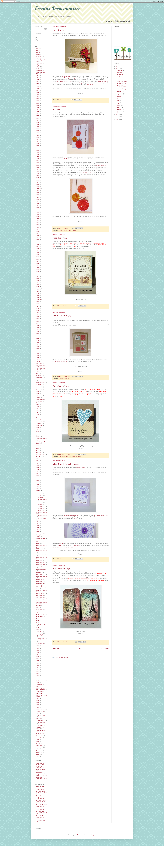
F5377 (37, 408)
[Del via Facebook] (80, 100)
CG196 (37, 107)
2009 (117, 119)
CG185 (37, 105)
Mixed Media (39, 609)
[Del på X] (78, 100)
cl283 (37, 205)
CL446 (37, 256)
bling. (38, 66)
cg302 (37, 139)
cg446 (37, 184)
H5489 (37, 448)
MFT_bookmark (39, 549)
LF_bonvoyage (39, 497)
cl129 (37, 190)
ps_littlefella (40, 638)
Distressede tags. (62, 569)
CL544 (37, 323)
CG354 (37, 158)
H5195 (37, 445)
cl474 (37, 261)
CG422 (37, 175)
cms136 (38, 361)
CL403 (37, 243)
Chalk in (38, 188)
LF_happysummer (40, 506)
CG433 (37, 181)
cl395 (37, 239)
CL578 (37, 340)
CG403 (37, 165)
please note (39, 633)
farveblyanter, (81, 467)
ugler (37, 741)
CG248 (60, 561)
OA (36, 618)
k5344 (37, 460)
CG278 (37, 130)
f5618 (37, 418)
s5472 (37, 665)
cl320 (37, 218)
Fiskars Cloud (40, 421)
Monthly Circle (40, 614)
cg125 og (38, 88)
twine (75, 307)
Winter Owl (39, 752)
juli (118, 98)
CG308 (37, 143)
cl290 (37, 209)
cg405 (37, 167)
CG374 (37, 164)
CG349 (37, 156)
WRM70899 (38, 754)
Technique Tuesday (41, 715)
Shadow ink (74, 456)
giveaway (38, 435)
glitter (75, 230)
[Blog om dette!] (76, 100)
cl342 (37, 226)
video (37, 749)
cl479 (37, 269)
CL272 (37, 201)
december (120, 70)
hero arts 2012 (40, 454)
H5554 (70, 456)
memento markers (40, 538)
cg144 (37, 102)
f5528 (37, 416)
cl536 (37, 316)
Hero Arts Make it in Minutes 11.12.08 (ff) (41, 813)
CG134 (37, 90)
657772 (38, 48)
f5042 (37, 403)
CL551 (37, 329)
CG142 (37, 100)
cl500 (37, 291)
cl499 (37, 290)
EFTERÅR (38, 397)
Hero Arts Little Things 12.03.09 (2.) (41, 802)
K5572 (37, 480)
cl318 (37, 216)
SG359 (37, 682)
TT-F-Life (38, 737)
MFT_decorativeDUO (41, 569)
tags (37, 713)
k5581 (37, 486)
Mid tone (38, 605)
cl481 (37, 271)
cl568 (37, 331)
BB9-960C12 (39, 63)
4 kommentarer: (67, 558)
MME (37, 611)
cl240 (37, 197)
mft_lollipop (39, 585)
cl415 (37, 244)
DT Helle (38, 386)
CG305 (37, 141)
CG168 (37, 103)
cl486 (37, 278)
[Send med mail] (75, 100)
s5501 (37, 671)
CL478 (37, 267)
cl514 (37, 306)
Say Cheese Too (40, 680)
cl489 (37, 280)
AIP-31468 (38, 56)
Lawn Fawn (79, 102)
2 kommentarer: (67, 228)
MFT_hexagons (39, 581)
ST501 (37, 698)
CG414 (37, 171)
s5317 (37, 658)
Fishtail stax (40, 420)
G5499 (37, 431)
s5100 (37, 648)
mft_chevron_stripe (41, 554)
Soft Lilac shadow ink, (101, 515)
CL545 (37, 325)
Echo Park (38, 395)
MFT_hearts (39, 579)
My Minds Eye (39, 616)
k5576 (37, 484)
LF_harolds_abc (40, 508)
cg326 (37, 152)
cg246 (37, 124)
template (90, 644)
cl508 (37, 293)
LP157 (37, 523)
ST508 (37, 702)
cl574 (37, 337)
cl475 (37, 263)
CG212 (37, 115)
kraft (37, 492)
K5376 (37, 465)
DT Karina (73, 644)
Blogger (93, 835)
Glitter (56, 109)
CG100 (37, 79)
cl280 (37, 203)
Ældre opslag (104, 648)
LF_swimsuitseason (41, 518)
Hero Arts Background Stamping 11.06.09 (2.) (41, 797)
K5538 (37, 475)
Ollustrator (80, 835)
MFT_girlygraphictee (41, 576)
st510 (37, 706)
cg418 (37, 173)
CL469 (37, 260)
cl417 (37, 246)
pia (37, 629)
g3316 (37, 427)
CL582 (37, 344)
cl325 (60, 644)
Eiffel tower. (80, 644)
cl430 (37, 254)
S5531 (37, 677)
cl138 (37, 192)
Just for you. (60, 238)
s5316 (37, 656)
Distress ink (39, 377)
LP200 (37, 527)
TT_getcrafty (39, 735)
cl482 (37, 273)
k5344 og (38, 462)
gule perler (90, 84)
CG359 (37, 160)
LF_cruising (39, 502)
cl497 (60, 456)
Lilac (61, 543)
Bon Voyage (39, 70)
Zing (37, 756)
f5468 (37, 414)
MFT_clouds (39, 560)
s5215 (37, 654)
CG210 (37, 111)
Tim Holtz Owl (40, 733)
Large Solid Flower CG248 (72, 515)
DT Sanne (38, 389)
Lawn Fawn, (76, 545)
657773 (38, 50)
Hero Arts (38, 452)
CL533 (37, 312)
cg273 (37, 128)
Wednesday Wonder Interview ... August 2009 (41, 771)
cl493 (37, 282)
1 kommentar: (66, 99)
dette (75, 518)
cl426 (37, 248)
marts (119, 107)
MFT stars (38, 542)
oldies (38, 620)
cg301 (37, 137)
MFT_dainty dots (40, 564)
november (120, 72)
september (120, 94)
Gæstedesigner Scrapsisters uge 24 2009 (41, 779)
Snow (93, 543)
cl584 (37, 346)
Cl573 (37, 335)
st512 (37, 708)
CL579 (37, 342)
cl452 (37, 258)
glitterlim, (67, 159)
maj (118, 103)
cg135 (37, 92)
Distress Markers (41, 379)
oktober (119, 91)
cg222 (37, 117)
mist (85, 644)
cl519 (37, 310)
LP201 (37, 529)
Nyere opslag (56, 648)
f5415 (37, 412)
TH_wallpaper (39, 725)
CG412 (37, 169)
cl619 (37, 355)
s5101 (37, 650)
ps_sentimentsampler (41, 640)
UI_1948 (38, 743)
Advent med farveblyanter (66, 464)
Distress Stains (63, 230)
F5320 (37, 406)
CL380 (37, 231)
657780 (38, 54)
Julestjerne (59, 30)
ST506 (37, 700)
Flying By (38, 423)
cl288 (37, 207)
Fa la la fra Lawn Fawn (83, 324)
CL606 (37, 352)
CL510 (37, 297)
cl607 (37, 354)
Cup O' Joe (56, 547)
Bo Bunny (38, 68)
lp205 (37, 531)
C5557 (37, 77)
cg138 (37, 94)
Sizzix (38, 686)
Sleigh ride (39, 691)
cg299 (37, 135)
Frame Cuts (65, 456)
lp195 (37, 525)
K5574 (37, 482)
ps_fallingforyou (41, 635)
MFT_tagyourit (40, 595)
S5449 (37, 664)
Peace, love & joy (62, 316)
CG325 (37, 151)
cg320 (37, 149)
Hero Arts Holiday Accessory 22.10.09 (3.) (41, 793)
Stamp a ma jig (40, 709)
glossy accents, (101, 165)
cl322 (37, 220)
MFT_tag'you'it (40, 593)
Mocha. (60, 545)
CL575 (37, 338)
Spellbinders (39, 693)
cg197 (37, 109)
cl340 (37, 224)
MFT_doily (38, 572)
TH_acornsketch (40, 720)
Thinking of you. (61, 386)
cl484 (37, 276)
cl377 (37, 229)
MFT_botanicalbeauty (41, 550)
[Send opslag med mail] (72, 99)
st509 (37, 704)
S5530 (37, 675)
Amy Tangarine (40, 58)
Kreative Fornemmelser (58, 8)
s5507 (37, 673)
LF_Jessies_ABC (40, 510)
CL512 (37, 303)
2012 (117, 68)
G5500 (37, 433)
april (119, 105)
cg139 (37, 96)
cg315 (37, 145)
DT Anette (73, 102)
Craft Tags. (39, 363)
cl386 (37, 235)
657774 (38, 52)
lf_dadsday (39, 504)
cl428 (37, 252)
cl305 (37, 213)
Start (80, 648)
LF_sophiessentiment (41, 515)
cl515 (37, 308)
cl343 (37, 228)
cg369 (37, 162)
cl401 (37, 241)
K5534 (37, 473)
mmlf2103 (38, 613)
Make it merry (40, 533)
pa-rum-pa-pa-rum (41, 624)
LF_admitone (39, 495)
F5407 (37, 410)
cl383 (37, 233)
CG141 (37, 98)
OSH (37, 622)
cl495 (37, 286)
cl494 (37, 284)
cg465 (37, 186)
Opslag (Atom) (63, 650)
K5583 (37, 488)
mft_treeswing (40, 597)
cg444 (37, 182)
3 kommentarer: (69, 305)
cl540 (37, 318)
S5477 (37, 667)
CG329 (37, 154)
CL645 (37, 357)
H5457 (37, 447)
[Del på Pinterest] (81, 100)
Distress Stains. (86, 172)
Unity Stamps (39, 745)
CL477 (37, 265)
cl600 (37, 350)
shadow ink (69, 547)
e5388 (37, 391)
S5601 (37, 679)
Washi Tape (39, 750)
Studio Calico (40, 711)
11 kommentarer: (70, 454)
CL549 (37, 327)
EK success (39, 401)
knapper (38, 490)
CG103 (37, 81)
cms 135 (38, 359)
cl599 (37, 348)
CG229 (37, 119)
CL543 (37, 322)
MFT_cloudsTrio (40, 562)
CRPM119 (38, 371)
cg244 (37, 120)
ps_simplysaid (40, 643)
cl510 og (38, 299)
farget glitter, (58, 159)
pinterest (38, 631)
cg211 (37, 113)
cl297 (37, 211)
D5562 (37, 373)
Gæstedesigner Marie (41, 438)
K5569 (37, 479)
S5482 (37, 669)
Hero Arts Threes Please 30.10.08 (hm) (41, 820)
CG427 (37, 179)
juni (118, 100)
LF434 (37, 521)
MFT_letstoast (40, 583)
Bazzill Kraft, (67, 76)
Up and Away (39, 747)
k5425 (37, 467)
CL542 (37, 320)
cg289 (37, 132)
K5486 (37, 469)
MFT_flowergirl (40, 574)
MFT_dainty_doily (41, 566)
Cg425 (37, 177)
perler (38, 627)
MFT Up (38, 543)
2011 (117, 114)
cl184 (37, 196)
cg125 (37, 87)
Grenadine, (78, 83)
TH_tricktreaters (41, 722)
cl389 (37, 237)
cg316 (37, 147)
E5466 (37, 393)
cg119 (37, 85)
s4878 (37, 645)
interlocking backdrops (68, 78)
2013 (117, 66)
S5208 (37, 652)
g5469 (37, 429)
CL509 (37, 295)
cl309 (37, 214)
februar (119, 109)
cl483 (37, 275)
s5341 (37, 660)
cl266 (37, 199)
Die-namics (65, 307)
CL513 (37, 305)
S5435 (37, 662)
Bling (37, 65)
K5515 (37, 471)
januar (119, 111)
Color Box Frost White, (60, 361)
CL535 (37, 314)
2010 (117, 116)
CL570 (60, 307)
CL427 (37, 250)
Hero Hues (71, 307)
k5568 (37, 477)
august (119, 96)
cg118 (37, 83)
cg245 (37, 122)
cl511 (37, 301)
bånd (37, 75)
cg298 (37, 134)
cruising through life (64, 81)
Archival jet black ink (64, 102)
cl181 (37, 194)
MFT (37, 540)
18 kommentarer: (70, 641)
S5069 (37, 647)
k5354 (37, 464)
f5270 (37, 404)
